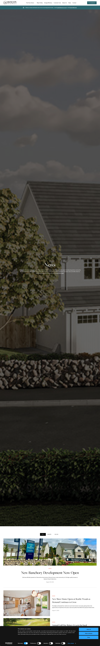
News (69, 2)
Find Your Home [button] (30, 2)
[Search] (95, 3)
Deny (88, 637)
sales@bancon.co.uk (61, 7)
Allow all (89, 629)
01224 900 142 (73, 7)
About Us (64, 2)
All (43, 534)
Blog (56, 534)
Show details (71, 643)
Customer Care (57, 2)
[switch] (39, 643)
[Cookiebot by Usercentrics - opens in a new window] (9, 643)
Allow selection (88, 633)
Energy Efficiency (48, 2)
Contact (74, 2)
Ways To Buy (40, 2)
